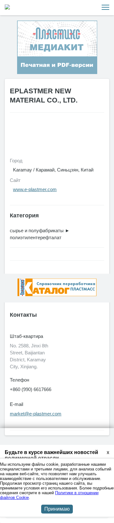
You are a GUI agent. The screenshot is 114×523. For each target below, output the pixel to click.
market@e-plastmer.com (35, 413)
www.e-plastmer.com (35, 189)
